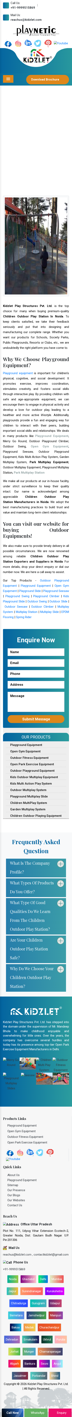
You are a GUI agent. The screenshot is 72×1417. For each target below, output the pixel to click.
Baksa (16, 1327)
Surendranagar (31, 1291)
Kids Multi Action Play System (30, 783)
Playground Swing (17, 596)
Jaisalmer (20, 1376)
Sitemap (12, 1185)
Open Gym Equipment (25, 751)
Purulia (60, 1339)
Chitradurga (18, 1303)
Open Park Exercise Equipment (31, 764)
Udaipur (55, 1303)
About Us (13, 1175)
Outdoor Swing (37, 601)
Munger (29, 1351)
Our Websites (16, 1200)
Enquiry (61, 1413)
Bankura (30, 1363)
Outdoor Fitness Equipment (29, 758)
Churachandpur (49, 1327)
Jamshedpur (36, 1315)
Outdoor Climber (42, 606)
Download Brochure (45, 79)
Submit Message (36, 719)
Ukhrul (47, 1339)
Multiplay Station (27, 612)
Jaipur (12, 1291)
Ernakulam (30, 1339)
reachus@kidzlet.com (26, 20)
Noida (13, 1279)
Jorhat (14, 1351)
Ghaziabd (28, 1279)
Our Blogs (13, 1195)
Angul (57, 1363)
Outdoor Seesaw (16, 606)
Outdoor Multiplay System (27, 790)
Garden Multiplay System (27, 809)
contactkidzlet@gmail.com (51, 1254)
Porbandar (39, 1376)
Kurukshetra (55, 1291)
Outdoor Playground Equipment (32, 771)
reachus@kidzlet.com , (18, 1254)
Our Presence (16, 1190)
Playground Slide (30, 591)
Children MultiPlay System (28, 803)
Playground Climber (46, 596)
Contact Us (14, 1205)
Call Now (12, 1413)
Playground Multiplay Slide (28, 796)
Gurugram (38, 1303)
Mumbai (57, 1279)
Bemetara (16, 1315)
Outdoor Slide (58, 601)
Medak (29, 1327)
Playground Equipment (36, 586)
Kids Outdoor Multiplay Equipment (33, 777)
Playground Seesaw (56, 591)
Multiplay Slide (49, 612)
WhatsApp (37, 1413)
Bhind (54, 1376)
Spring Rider (24, 617)
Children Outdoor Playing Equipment (35, 816)
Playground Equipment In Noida (40, 156)
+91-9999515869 (23, 7)
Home (11, 156)
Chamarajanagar (50, 1351)
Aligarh (14, 1363)
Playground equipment (18, 373)
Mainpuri (55, 1315)
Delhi (43, 1279)
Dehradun (12, 1339)
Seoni (44, 1363)
